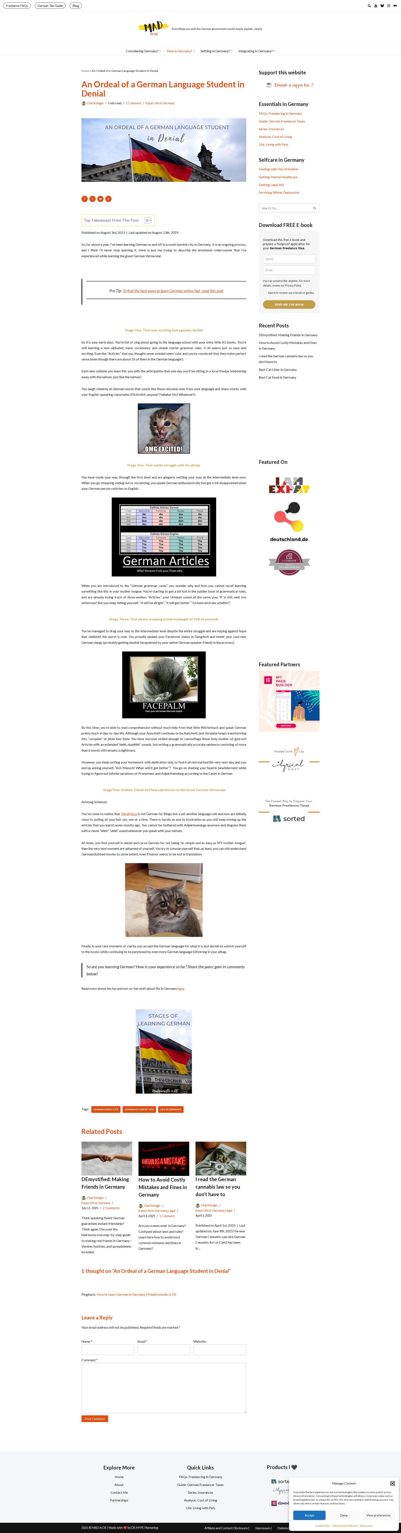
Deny (344, 1515)
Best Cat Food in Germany (277, 377)
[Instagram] (388, 5)
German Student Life (139, 1109)
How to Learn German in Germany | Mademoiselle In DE (136, 1294)
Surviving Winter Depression (279, 192)
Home (85, 71)
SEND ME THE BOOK (289, 305)
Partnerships (119, 1500)
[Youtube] (375, 5)
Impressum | (263, 1528)
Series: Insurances (271, 129)
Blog (75, 6)
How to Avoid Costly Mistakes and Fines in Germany (162, 1187)
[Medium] (395, 5)
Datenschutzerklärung (345, 1525)
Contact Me (119, 1492)
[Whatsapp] (108, 199)
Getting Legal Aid (271, 185)
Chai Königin (95, 103)
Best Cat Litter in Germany (278, 369)
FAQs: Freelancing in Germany (280, 113)
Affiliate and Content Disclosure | (226, 1528)
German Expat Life (105, 1109)
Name (86, 1341)
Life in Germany (170, 1109)
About (119, 1485)
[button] (393, 1483)
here (181, 988)
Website (199, 1341)
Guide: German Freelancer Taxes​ (282, 121)
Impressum (366, 1525)
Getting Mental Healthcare (278, 177)
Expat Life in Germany (160, 103)
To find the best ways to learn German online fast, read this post (173, 291)
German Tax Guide (50, 6)
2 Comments (111, 1208)
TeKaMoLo (129, 814)
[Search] (369, 5)
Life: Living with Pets (273, 144)
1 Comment (133, 103)
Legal (171, 1210)
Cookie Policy (322, 1525)
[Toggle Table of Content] (145, 220)
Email (142, 1341)
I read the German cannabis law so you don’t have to (217, 1186)
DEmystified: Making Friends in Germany (288, 335)
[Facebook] (84, 199)
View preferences (378, 1515)
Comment (89, 1360)
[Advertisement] (289, 418)
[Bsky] (382, 5)
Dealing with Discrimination (278, 169)
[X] (92, 199)
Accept (309, 1515)
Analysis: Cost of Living (275, 137)
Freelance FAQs (17, 6)
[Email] (100, 199)
